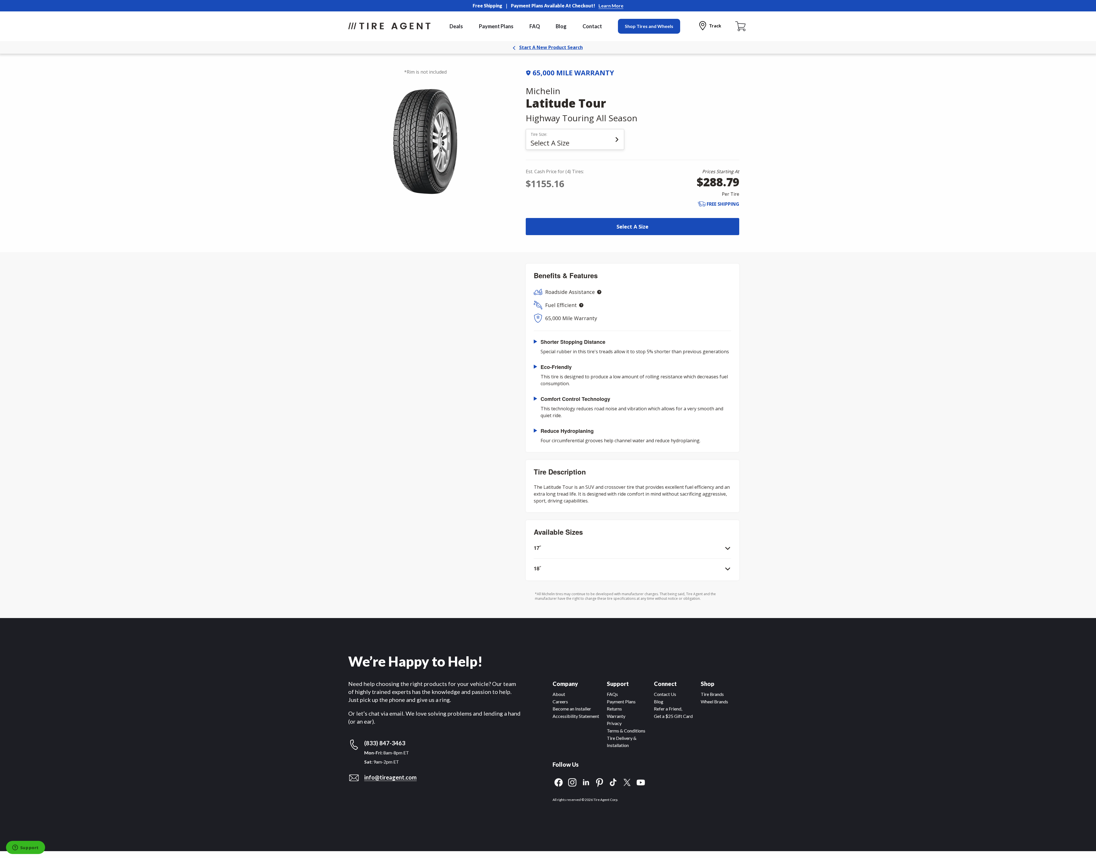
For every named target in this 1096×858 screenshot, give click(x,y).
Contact (592, 26)
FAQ (534, 26)
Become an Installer (572, 708)
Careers (560, 701)
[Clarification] (599, 292)
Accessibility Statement (576, 716)
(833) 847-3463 (384, 743)
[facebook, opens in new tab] (559, 781)
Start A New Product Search (551, 47)
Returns (614, 708)
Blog (561, 26)
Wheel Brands (714, 701)
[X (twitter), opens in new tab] (627, 781)
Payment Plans (496, 26)
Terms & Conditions (626, 730)
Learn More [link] (611, 5)
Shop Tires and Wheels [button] (649, 26)
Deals (456, 26)
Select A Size (632, 226)
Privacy (614, 723)
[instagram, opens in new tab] (572, 781)
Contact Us (665, 694)
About (559, 694)
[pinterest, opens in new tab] (600, 781)
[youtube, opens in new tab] (641, 781)
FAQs (612, 694)
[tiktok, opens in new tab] (613, 781)
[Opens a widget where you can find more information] (25, 848)
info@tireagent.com (390, 777)
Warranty (616, 716)
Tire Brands (712, 694)
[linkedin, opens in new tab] (586, 781)
